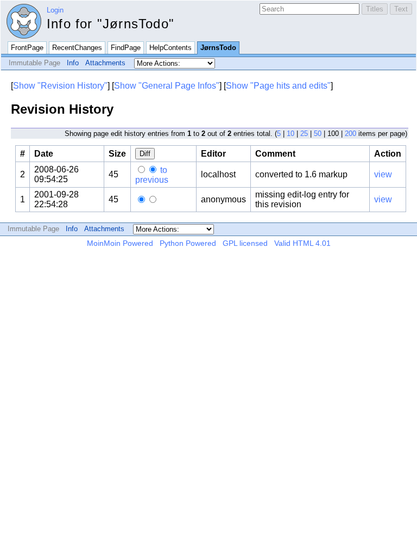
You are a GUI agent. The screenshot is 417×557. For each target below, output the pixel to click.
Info (73, 63)
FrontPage (27, 48)
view (383, 174)
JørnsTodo (218, 48)
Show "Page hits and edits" (278, 85)
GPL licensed (245, 243)
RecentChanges (77, 48)
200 (350, 133)
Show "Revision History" (60, 85)
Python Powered (188, 243)
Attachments (105, 63)
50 (317, 133)
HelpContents (170, 48)
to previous (151, 174)
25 (304, 133)
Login (55, 10)
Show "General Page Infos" (166, 85)
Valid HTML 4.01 (302, 243)
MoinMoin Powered (120, 243)
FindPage (126, 48)
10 (290, 133)
